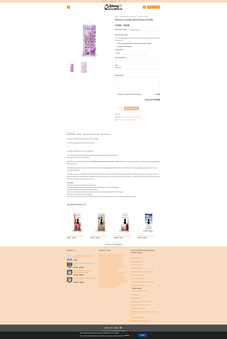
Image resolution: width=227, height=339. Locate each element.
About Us (104, 1)
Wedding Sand (103, 284)
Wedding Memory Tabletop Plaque (141, 301)
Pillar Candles (132, 119)
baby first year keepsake (105, 255)
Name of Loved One (121, 57)
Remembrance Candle (105, 275)
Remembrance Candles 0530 (75, 236)
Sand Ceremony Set (104, 278)
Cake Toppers (135, 258)
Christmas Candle (136, 268)
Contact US (112, 1)
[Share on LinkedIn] (129, 123)
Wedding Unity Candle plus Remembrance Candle (144, 313)
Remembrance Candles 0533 (122, 236)
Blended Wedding (116, 261)
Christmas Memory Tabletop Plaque (142, 271)
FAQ (125, 1)
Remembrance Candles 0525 (98, 236)
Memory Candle (143, 16)
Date (116, 65)
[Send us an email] (160, 2)
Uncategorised (135, 295)
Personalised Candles (123, 119)
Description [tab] (71, 134)
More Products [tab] (105, 134)
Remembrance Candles (128, 16)
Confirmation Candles (137, 278)
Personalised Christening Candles (107, 269)
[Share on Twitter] (119, 123)
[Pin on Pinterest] (126, 123)
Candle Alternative (104, 264)
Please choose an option (121, 29)
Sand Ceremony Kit (117, 275)
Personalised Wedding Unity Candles (108, 272)
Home (117, 16)
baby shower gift (116, 258)
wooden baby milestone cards (106, 287)
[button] (68, 7)
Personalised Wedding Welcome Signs (142, 282)
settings (127, 335)
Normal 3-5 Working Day (125, 46)
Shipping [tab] (79, 134)
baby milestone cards (104, 258)
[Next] (109, 37)
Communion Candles (137, 275)
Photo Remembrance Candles (140, 291)
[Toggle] (159, 258)
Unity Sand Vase (121, 278)
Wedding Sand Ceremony (138, 308)
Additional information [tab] (91, 134)
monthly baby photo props (117, 264)
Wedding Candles (103, 281)
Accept (142, 335)
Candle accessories (136, 261)
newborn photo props (104, 266)
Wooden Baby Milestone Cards (140, 321)
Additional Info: (119, 75)
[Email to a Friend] (122, 123)
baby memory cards (119, 255)
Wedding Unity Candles (114, 284)
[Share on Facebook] (116, 123)
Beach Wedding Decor (105, 261)
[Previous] (70, 37)
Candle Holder (119, 49)
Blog (119, 1)
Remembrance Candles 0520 (146, 236)
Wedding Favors (136, 298)
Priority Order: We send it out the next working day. (134, 43)
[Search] (144, 7)
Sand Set (113, 278)
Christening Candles (137, 265)
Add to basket (131, 108)
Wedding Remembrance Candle (118, 281)
